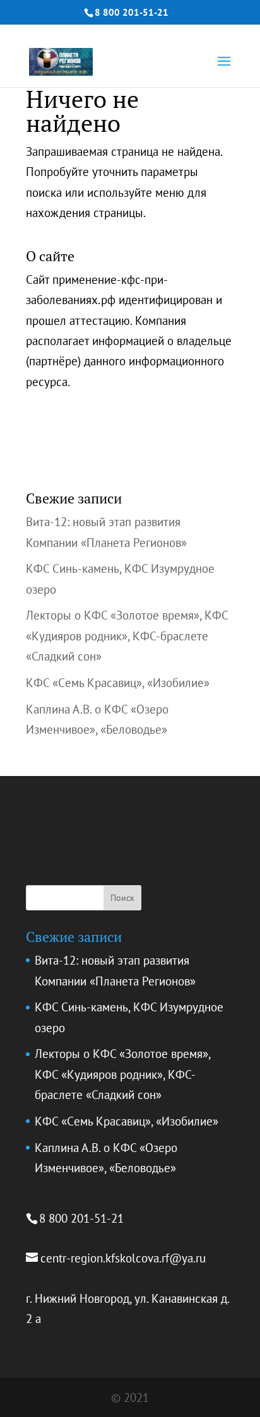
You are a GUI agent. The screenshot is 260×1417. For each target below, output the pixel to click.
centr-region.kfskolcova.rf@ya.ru (123, 1258)
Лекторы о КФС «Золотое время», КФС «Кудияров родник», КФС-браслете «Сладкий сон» (127, 636)
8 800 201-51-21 (131, 12)
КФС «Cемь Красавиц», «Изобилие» (118, 682)
